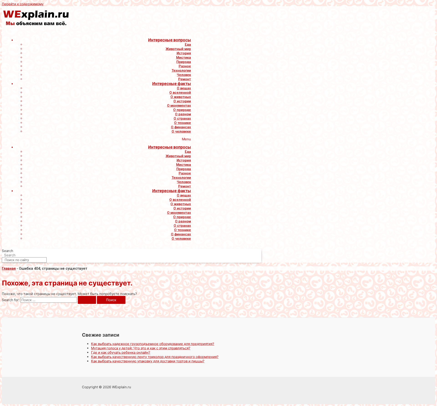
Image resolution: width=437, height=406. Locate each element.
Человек (184, 75)
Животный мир (178, 49)
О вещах (184, 88)
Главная (9, 268)
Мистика (183, 57)
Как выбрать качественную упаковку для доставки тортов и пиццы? (147, 361)
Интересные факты (171, 83)
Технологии (181, 70)
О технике (182, 123)
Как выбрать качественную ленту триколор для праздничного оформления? (154, 357)
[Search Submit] (87, 300)
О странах (182, 118)
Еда (188, 45)
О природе (182, 110)
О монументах (179, 105)
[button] (98, 139)
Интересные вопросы (169, 40)
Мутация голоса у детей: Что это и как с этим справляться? (140, 348)
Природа (183, 62)
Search (7, 251)
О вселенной (180, 93)
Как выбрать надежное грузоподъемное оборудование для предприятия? (152, 344)
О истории (182, 101)
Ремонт (184, 79)
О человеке (181, 131)
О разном (183, 114)
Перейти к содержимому (22, 4)
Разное (185, 66)
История (184, 53)
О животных (180, 97)
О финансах (181, 127)
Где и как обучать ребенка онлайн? (120, 352)
